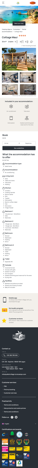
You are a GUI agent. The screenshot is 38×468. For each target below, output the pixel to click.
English (7, 424)
